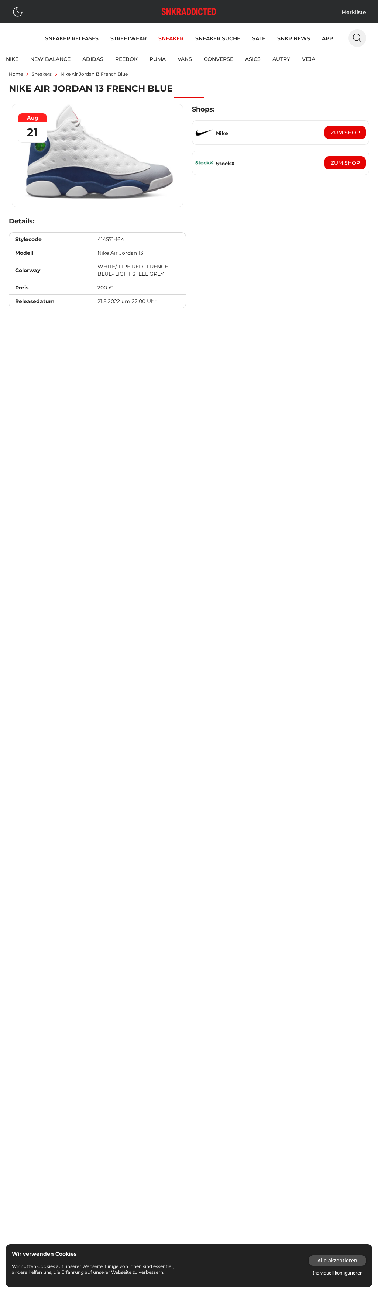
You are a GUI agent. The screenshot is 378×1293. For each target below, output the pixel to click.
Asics (253, 59)
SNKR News (293, 38)
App (327, 38)
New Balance (50, 59)
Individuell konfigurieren (337, 1273)
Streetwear (128, 38)
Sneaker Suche (217, 38)
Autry (281, 59)
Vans (185, 59)
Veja (308, 59)
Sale (258, 38)
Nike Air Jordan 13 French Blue (94, 74)
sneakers (42, 74)
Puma (158, 59)
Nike (12, 59)
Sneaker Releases (72, 38)
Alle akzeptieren (337, 1260)
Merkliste (353, 12)
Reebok (126, 59)
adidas (92, 59)
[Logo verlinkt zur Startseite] (189, 11)
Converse (218, 59)
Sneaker (170, 38)
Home (16, 74)
